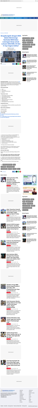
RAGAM (30, 396)
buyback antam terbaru (27, 46)
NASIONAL (8, 185)
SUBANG (21, 392)
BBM (24, 40)
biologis (24, 42)
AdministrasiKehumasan (7, 164)
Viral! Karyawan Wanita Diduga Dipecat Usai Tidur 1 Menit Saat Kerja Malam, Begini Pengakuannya (14, 304)
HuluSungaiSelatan (10, 166)
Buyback (33, 44)
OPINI (30, 400)
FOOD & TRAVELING (23, 399)
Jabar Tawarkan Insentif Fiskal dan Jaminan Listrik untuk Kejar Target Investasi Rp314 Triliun (32, 61)
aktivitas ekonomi (26, 38)
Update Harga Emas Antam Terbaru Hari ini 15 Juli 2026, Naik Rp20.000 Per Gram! (14, 335)
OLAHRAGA (9, 262)
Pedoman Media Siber (17, 405)
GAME (30, 394)
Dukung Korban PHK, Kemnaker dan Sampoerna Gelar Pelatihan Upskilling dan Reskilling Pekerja (32, 55)
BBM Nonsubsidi (29, 40)
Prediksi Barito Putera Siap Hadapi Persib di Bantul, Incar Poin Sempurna (11, 117)
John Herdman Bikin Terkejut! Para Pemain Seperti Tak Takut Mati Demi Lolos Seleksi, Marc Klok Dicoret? (31, 79)
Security (14, 168)
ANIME (30, 399)
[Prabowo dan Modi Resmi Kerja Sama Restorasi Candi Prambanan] (24, 73)
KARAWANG (21, 395)
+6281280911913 (3, 396)
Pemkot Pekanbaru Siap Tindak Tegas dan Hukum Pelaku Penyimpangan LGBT (14, 320)
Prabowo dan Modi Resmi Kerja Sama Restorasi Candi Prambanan (32, 73)
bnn (14, 164)
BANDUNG (21, 396)
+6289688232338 (3, 397)
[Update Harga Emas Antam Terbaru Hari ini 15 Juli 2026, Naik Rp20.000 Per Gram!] (3, 334)
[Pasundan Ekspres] (8, 15)
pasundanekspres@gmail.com (6, 395)
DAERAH (21, 391)
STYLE (30, 395)
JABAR (8, 215)
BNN (19, 81)
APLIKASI (30, 391)
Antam (32, 38)
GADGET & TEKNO (31, 392)
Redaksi (2, 405)
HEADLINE (6, 33)
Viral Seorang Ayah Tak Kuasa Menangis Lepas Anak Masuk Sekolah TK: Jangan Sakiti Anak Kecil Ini (13, 363)
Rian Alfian (12, 47)
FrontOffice (3, 166)
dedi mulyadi (25, 48)
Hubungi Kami (10, 405)
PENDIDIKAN (22, 398)
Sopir (19, 168)
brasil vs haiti (30, 42)
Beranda (2, 33)
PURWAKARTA (22, 394)
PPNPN (10, 168)
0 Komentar (4, 64)
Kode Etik (5, 405)
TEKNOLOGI (31, 390)
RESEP (21, 400)
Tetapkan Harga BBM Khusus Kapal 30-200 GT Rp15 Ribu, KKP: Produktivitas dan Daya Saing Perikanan (13, 288)
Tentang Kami (24, 405)
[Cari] (36, 1)
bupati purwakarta (26, 44)
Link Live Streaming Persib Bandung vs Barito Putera (10, 115)
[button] (7, 18)
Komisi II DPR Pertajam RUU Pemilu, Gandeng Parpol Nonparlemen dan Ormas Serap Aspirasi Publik (32, 67)
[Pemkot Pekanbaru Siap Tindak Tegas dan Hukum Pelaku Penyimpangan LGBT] (3, 319)
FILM (29, 398)
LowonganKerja (4, 168)
